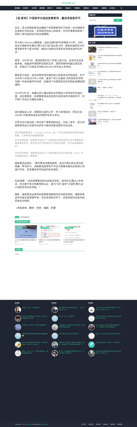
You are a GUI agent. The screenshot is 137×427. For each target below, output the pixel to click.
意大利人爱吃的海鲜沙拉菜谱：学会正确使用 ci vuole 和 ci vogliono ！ (34, 343)
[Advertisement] (60, 391)
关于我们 (83, 424)
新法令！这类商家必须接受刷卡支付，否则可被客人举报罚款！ (71, 352)
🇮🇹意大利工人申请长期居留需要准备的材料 (49, 241)
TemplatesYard (28, 424)
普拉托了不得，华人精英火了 (31, 307)
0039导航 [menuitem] (112, 8)
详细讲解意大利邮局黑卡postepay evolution (108, 48)
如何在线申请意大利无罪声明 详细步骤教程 (109, 64)
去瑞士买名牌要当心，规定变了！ (107, 111)
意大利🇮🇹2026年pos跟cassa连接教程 (109, 103)
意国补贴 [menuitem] (86, 8)
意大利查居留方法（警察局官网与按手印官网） (109, 72)
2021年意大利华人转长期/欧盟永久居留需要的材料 (110, 80)
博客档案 (119, 424)
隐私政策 (105, 424)
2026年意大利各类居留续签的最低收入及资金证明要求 (74, 241)
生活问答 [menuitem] (34, 8)
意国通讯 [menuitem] (104, 8)
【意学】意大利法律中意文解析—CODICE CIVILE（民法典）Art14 (108, 308)
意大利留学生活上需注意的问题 (69, 334)
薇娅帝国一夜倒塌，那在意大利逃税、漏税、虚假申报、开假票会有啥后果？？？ (71, 343)
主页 (16, 14)
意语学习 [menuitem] (50, 8)
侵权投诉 (113, 424)
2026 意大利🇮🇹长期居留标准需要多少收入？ (26, 241)
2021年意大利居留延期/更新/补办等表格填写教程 (110, 56)
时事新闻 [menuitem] (77, 8)
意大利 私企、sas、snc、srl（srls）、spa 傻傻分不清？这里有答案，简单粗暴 (109, 96)
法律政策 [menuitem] (95, 8)
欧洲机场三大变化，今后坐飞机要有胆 (34, 325)
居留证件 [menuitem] (68, 8)
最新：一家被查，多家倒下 (105, 87)
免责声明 (91, 424)
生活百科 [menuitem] (25, 8)
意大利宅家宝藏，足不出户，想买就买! (108, 342)
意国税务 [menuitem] (59, 8)
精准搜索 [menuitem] (17, 8)
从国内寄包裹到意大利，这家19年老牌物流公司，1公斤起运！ (109, 120)
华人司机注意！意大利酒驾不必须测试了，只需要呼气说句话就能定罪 (108, 326)
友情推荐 (98, 424)
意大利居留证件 (22, 14)
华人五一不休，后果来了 (66, 316)
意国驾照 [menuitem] (42, 8)
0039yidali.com (68, 3)
